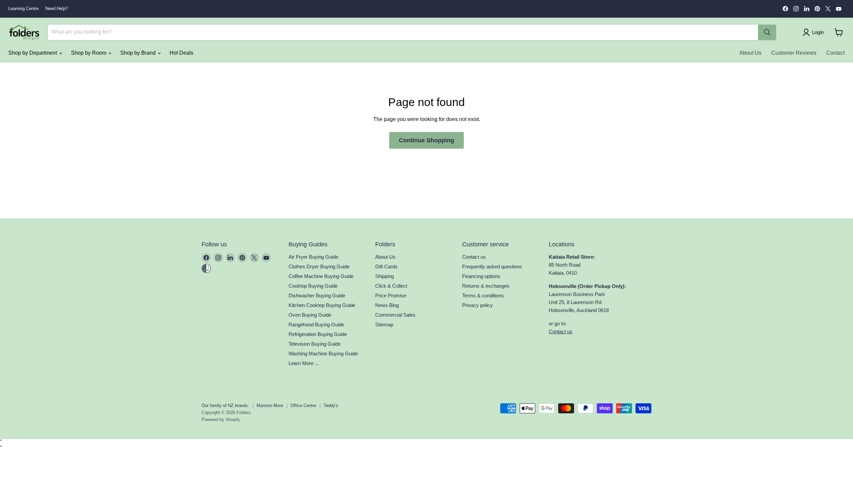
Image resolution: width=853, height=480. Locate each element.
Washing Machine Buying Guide (323, 353)
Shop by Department (33, 53)
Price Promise (390, 295)
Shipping (384, 276)
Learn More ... (304, 363)
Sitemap (384, 324)
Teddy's (331, 405)
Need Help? (56, 8)
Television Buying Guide (315, 344)
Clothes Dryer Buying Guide (319, 266)
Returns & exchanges (485, 286)
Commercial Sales (395, 315)
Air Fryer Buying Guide (313, 257)
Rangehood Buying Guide (316, 324)
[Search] (767, 32)
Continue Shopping (426, 140)
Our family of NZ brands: (225, 405)
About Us (750, 53)
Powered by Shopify (221, 419)
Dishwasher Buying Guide (317, 295)
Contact (835, 53)
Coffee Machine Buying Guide (321, 276)
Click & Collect (391, 286)
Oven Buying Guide (310, 315)
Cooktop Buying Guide (313, 286)
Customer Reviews (793, 53)
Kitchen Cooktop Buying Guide (322, 305)
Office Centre (303, 405)
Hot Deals (181, 53)
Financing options (481, 276)
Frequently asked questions (492, 266)
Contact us (474, 257)
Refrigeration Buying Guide (318, 334)
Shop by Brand (138, 53)
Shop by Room (89, 53)
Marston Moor (270, 405)
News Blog (387, 305)
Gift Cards (386, 266)
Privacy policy (477, 305)
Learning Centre (23, 8)
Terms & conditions (483, 295)
